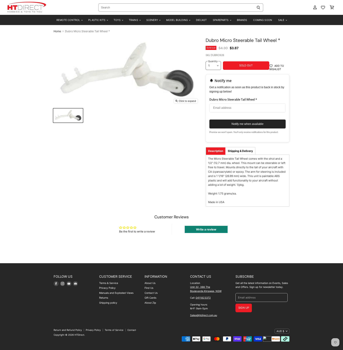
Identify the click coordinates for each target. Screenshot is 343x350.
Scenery (152, 19)
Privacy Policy (107, 287)
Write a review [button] (206, 229)
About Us (150, 283)
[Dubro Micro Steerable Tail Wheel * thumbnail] (68, 115)
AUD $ (280, 331)
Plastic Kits (97, 19)
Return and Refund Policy (68, 330)
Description (215, 151)
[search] (176, 7)
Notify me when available (248, 123)
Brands (242, 19)
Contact (131, 330)
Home (57, 31)
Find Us (149, 287)
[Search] (258, 7)
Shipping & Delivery (240, 151)
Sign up (243, 307)
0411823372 (203, 297)
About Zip (150, 302)
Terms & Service (108, 283)
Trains (134, 19)
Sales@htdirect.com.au (203, 315)
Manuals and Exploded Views (116, 292)
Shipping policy (108, 302)
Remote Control (68, 19)
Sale (281, 19)
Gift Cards (150, 297)
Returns (103, 297)
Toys (117, 19)
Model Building (177, 19)
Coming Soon (262, 19)
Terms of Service (114, 330)
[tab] (216, 151)
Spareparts (221, 19)
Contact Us (151, 292)
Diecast (201, 19)
